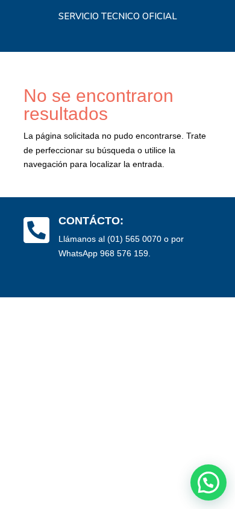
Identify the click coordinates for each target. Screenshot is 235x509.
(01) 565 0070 (134, 239)
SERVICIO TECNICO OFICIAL (117, 16)
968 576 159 (124, 253)
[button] (208, 482)
